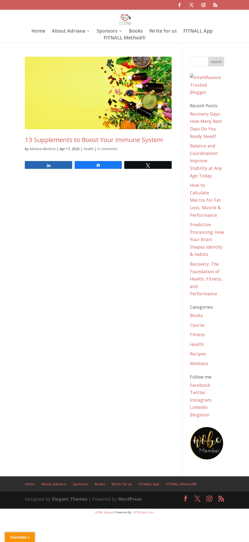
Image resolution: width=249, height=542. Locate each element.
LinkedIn (199, 407)
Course (197, 325)
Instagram (201, 400)
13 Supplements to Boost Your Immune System (94, 139)
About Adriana (68, 31)
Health (88, 148)
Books (136, 31)
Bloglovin (199, 415)
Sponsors (107, 31)
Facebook (200, 385)
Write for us (163, 31)
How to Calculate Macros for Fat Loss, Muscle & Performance (205, 200)
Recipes (198, 354)
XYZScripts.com (143, 512)
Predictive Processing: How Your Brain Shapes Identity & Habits (207, 239)
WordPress (130, 499)
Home (38, 31)
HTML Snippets (105, 512)
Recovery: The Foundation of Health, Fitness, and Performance (206, 279)
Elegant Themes (69, 499)
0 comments (107, 148)
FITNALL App (198, 31)
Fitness (197, 334)
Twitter (198, 392)
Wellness (199, 363)
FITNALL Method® (125, 38)
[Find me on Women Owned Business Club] (207, 458)
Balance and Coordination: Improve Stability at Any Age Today (206, 160)
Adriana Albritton (42, 148)
